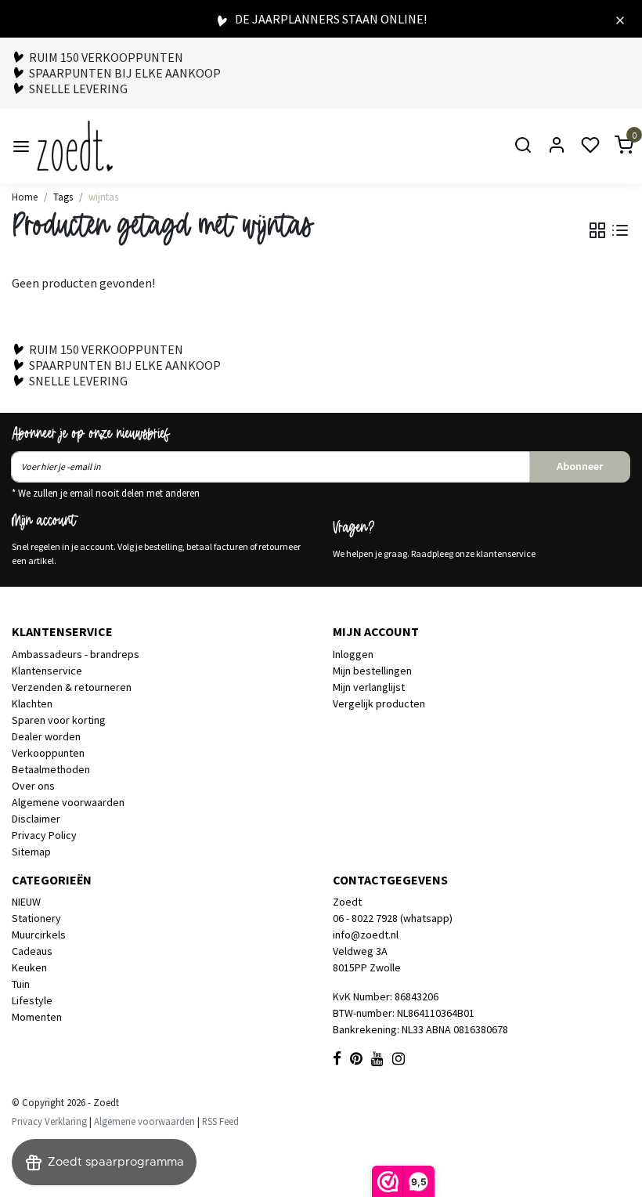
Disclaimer (36, 819)
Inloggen (353, 654)
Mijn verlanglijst (369, 687)
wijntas (103, 196)
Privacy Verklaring (49, 1121)
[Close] (620, 18)
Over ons (33, 786)
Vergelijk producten (379, 703)
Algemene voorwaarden (68, 802)
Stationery (36, 918)
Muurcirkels (39, 935)
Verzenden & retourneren (72, 687)
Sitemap (31, 851)
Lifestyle (32, 1000)
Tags (63, 196)
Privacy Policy (44, 835)
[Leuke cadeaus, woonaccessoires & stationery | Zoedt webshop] (75, 146)
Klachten (32, 703)
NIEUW (26, 902)
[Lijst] (620, 230)
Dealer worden (46, 736)
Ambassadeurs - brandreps (75, 654)
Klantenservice (47, 671)
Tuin (21, 984)
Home (25, 196)
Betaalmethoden (51, 769)
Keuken (29, 967)
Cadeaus (32, 951)
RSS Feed (220, 1121)
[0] (614, 146)
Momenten (37, 1017)
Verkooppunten (48, 753)
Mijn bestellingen (372, 671)
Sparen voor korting (59, 720)
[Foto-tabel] (597, 230)
